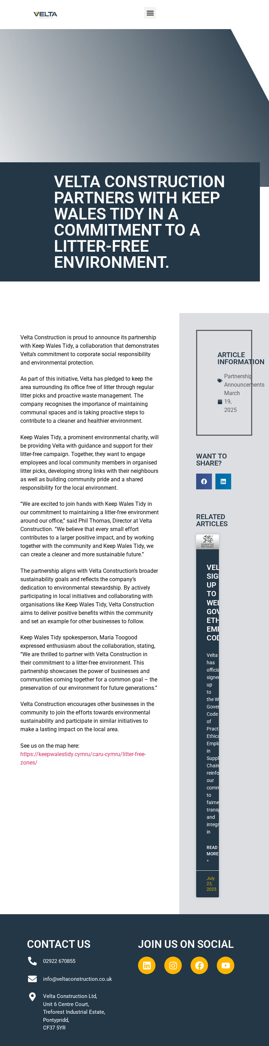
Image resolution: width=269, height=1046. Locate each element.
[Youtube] (225, 965)
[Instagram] (173, 965)
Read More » (213, 854)
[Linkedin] (147, 965)
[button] (150, 13)
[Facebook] (199, 965)
